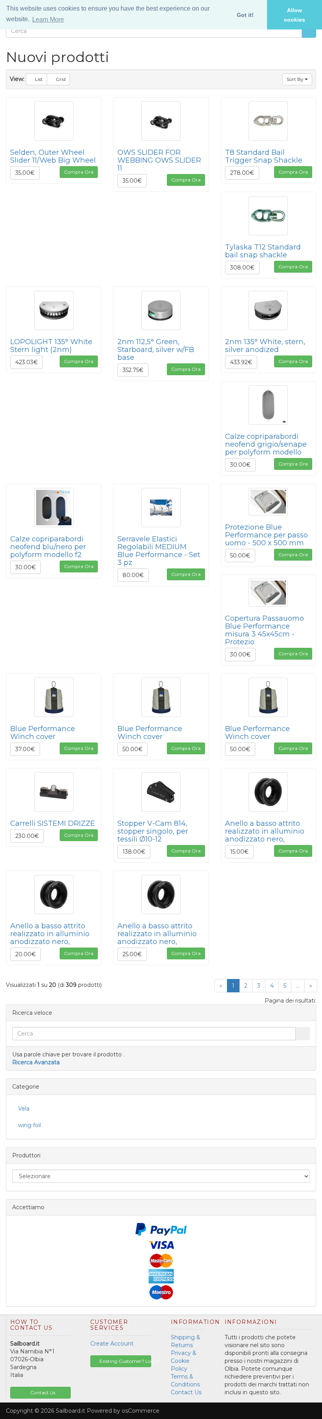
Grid (60, 79)
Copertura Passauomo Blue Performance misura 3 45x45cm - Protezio (264, 630)
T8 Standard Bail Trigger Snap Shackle (263, 156)
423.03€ (26, 362)
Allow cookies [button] (294, 15)
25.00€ (132, 954)
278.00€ (242, 172)
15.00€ (239, 851)
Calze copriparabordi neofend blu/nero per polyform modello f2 (48, 546)
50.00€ (240, 555)
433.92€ (241, 362)
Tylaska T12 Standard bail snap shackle (263, 250)
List (38, 79)
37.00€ (25, 749)
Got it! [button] (245, 15)
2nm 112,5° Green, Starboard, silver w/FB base (155, 349)
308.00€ (242, 267)
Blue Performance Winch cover (42, 732)
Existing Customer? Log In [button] (124, 1361)
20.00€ (25, 954)
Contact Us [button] (42, 1392)
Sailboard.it (70, 1410)
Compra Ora (78, 172)
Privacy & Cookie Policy (183, 1360)
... (298, 985)
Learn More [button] (48, 19)
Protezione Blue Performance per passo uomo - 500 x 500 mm (266, 534)
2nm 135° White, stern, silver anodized (265, 345)
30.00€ (240, 464)
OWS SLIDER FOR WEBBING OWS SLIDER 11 (159, 160)
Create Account (112, 1343)
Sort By (296, 79)
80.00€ (133, 575)
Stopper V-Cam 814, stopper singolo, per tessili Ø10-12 (152, 831)
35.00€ (25, 172)
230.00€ (27, 836)
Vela (23, 1108)
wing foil (29, 1125)
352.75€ (133, 370)
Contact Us (186, 1392)
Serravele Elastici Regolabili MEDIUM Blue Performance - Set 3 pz (158, 550)
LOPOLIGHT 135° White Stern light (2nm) (51, 345)
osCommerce (140, 1410)
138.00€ (134, 851)
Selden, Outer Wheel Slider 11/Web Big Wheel (53, 156)
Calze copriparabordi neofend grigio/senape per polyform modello (266, 444)
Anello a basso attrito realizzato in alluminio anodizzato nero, (264, 831)
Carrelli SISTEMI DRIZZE (52, 823)
